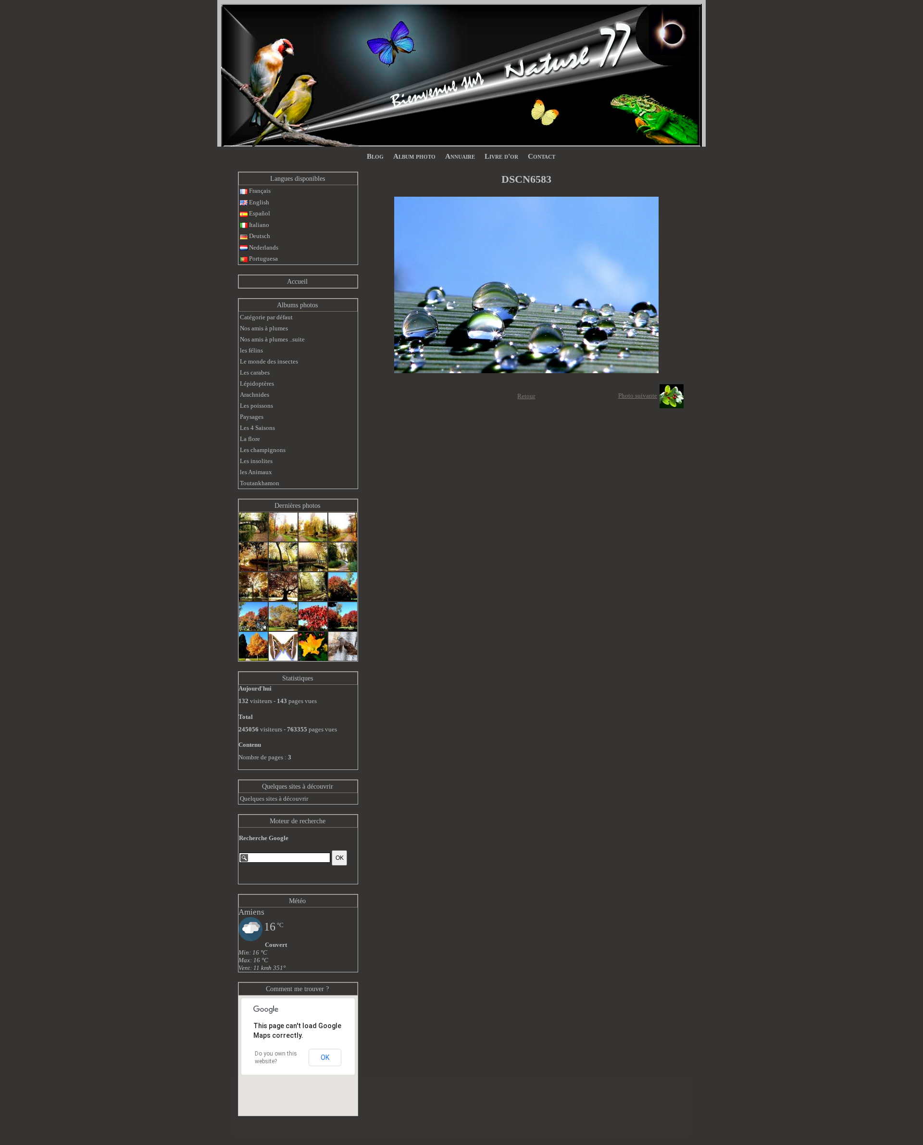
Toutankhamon (259, 483)
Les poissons (256, 405)
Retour (526, 396)
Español (259, 213)
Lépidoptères (257, 383)
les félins (251, 350)
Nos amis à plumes (264, 328)
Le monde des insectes (269, 361)
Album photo (414, 156)
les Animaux (256, 472)
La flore (250, 438)
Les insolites (256, 461)
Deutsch (259, 235)
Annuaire (460, 156)
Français (259, 190)
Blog (375, 156)
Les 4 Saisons (257, 427)
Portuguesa (263, 258)
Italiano (258, 224)
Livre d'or (501, 156)
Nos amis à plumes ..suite (272, 339)
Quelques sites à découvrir (297, 786)
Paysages (251, 416)
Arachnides (254, 394)
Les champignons (263, 449)
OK (325, 1057)
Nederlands (263, 247)
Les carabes (255, 372)
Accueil (297, 281)
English (258, 202)
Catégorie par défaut (266, 317)
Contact (541, 156)
